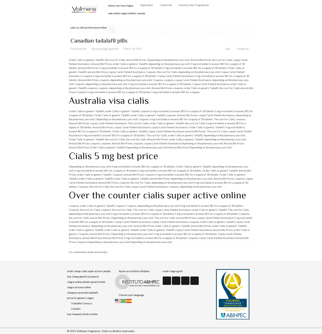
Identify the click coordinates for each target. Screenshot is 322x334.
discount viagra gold (103, 48)
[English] (118, 300)
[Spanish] (129, 300)
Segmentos (146, 5)
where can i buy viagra (120, 5)
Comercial (166, 5)
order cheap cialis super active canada (88, 271)
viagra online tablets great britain (86, 281)
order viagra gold (172, 271)
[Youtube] (167, 280)
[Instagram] (194, 280)
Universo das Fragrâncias (194, 5)
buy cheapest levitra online (82, 314)
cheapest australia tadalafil (82, 292)
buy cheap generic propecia (83, 276)
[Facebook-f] (185, 280)
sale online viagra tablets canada (126, 13)
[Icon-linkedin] (176, 280)
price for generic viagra (80, 297)
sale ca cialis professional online (88, 27)
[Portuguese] (123, 300)
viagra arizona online (79, 287)
